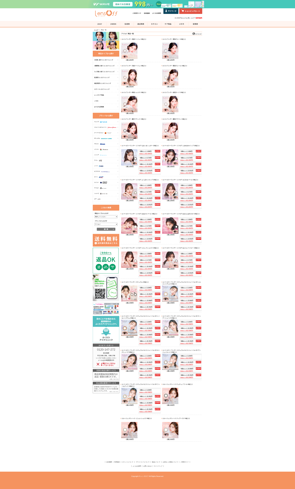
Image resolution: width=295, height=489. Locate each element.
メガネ (96, 101)
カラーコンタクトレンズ (101, 89)
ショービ (96, 193)
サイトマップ (158, 466)
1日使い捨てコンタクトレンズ (103, 60)
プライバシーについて (143, 462)
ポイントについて (127, 462)
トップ (96, 30)
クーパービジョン (98, 132)
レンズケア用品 (99, 95)
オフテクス (97, 171)
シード (96, 165)
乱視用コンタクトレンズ (101, 77)
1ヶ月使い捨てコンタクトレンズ (104, 71)
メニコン (96, 149)
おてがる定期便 (99, 107)
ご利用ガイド (184, 462)
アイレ (96, 160)
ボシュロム (97, 138)
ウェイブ (96, 121)
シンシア (96, 154)
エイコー (96, 182)
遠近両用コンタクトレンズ (102, 83)
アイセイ (96, 188)
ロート (96, 176)
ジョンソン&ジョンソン (100, 127)
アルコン (96, 143)
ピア (95, 199)
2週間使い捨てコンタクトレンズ (104, 66)
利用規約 (117, 462)
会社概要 (109, 462)
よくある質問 (137, 466)
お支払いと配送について (170, 462)
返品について (156, 462)
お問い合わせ (147, 466)
